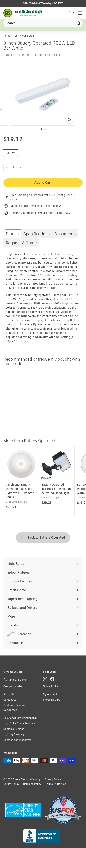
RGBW (10, 153)
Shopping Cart (51, 699)
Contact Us (10, 699)
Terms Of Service (55, 783)
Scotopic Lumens (13, 728)
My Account (50, 694)
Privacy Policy (52, 779)
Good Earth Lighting (16, 54)
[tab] (12, 233)
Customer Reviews (14, 705)
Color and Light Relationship (20, 717)
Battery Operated (24, 35)
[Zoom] (69, 119)
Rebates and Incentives (17, 739)
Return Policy (11, 783)
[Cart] (71, 13)
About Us (8, 694)
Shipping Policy (32, 783)
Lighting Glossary (13, 734)
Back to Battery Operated (46, 537)
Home (6, 35)
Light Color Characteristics (19, 723)
